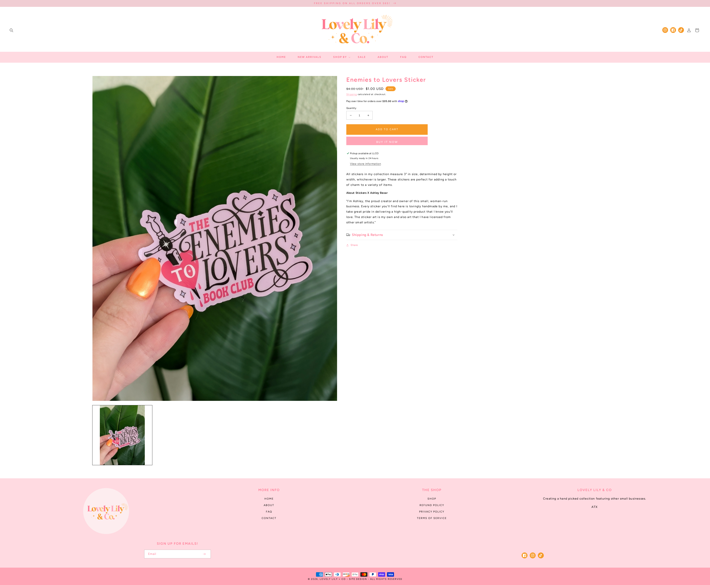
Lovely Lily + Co (333, 579)
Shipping (351, 94)
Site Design (358, 579)
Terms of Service (432, 518)
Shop (431, 498)
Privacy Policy (431, 511)
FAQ (269, 511)
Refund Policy (432, 505)
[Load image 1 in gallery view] (122, 435)
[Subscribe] (204, 554)
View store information (365, 163)
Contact (269, 518)
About (269, 505)
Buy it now (387, 142)
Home (269, 498)
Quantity (351, 108)
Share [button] (354, 245)
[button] (11, 30)
